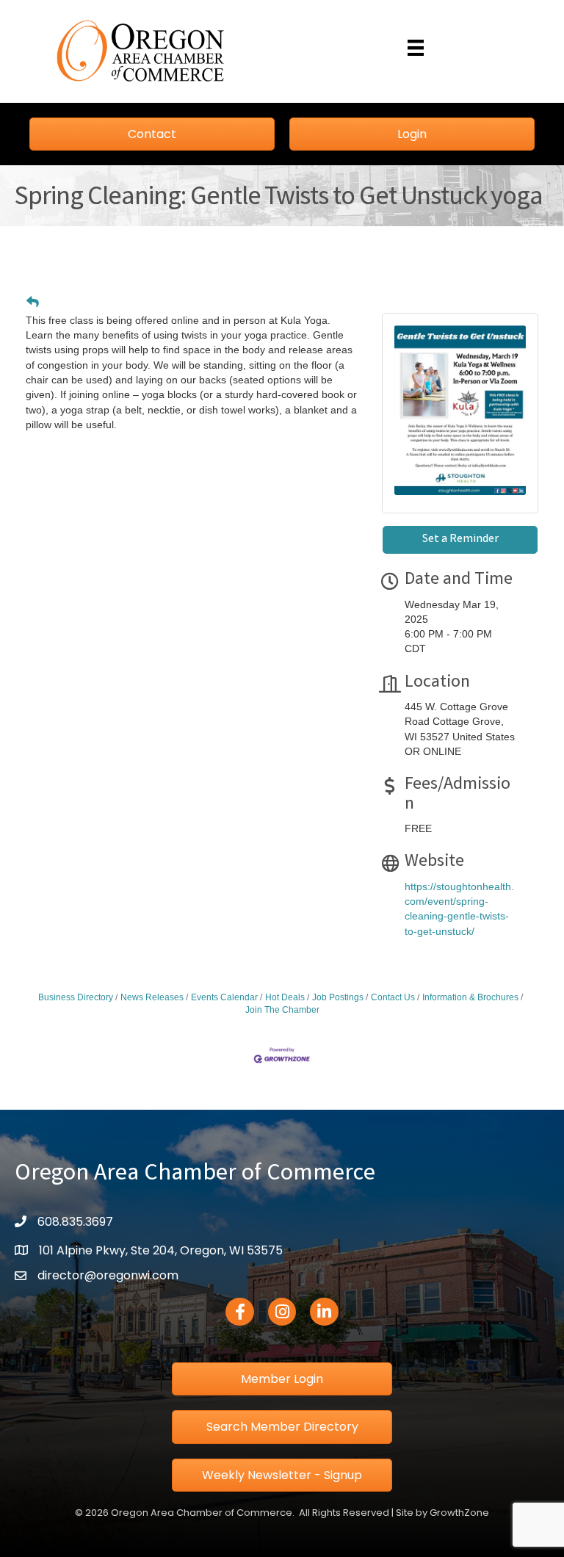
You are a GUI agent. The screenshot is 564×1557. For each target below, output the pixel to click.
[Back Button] (32, 302)
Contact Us (393, 997)
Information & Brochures (470, 997)
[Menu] (415, 47)
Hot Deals (285, 997)
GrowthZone (459, 1513)
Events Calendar (224, 997)
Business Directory (75, 997)
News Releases (152, 997)
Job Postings (338, 997)
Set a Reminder (460, 539)
